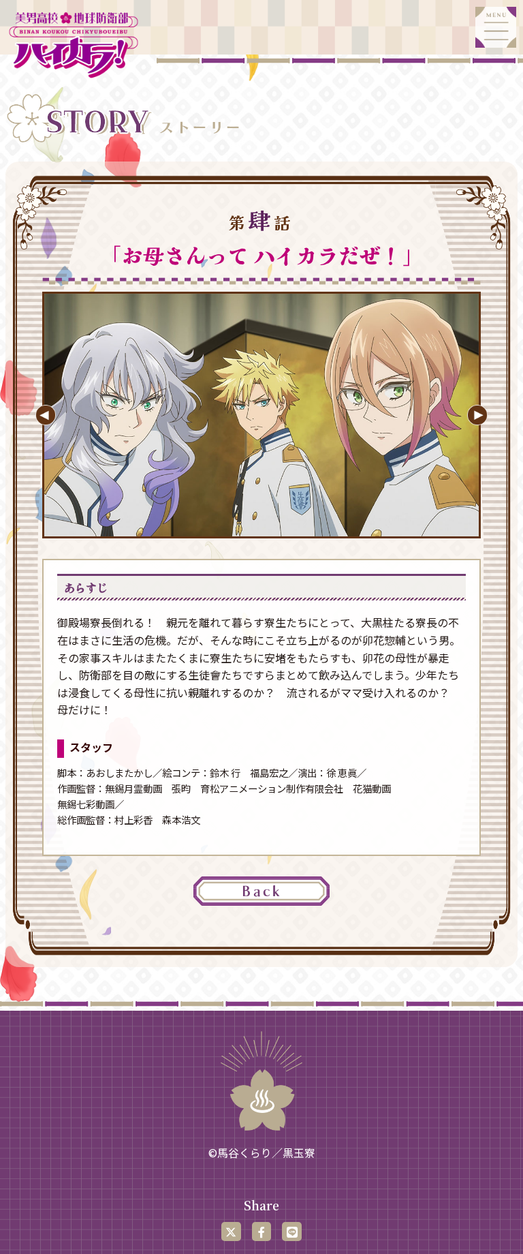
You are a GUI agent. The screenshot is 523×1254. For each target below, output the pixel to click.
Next (477, 415)
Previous (45, 415)
